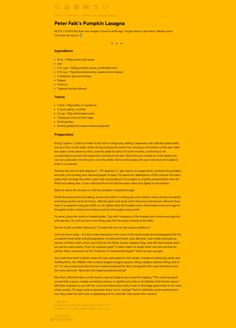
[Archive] (57, 7)
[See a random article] (76, 7)
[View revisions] (96, 7)
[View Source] (86, 7)
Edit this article (62, 315)
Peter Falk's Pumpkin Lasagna (101, 15)
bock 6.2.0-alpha (63, 319)
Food (74, 15)
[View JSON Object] (105, 7)
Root (60, 15)
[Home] (67, 7)
